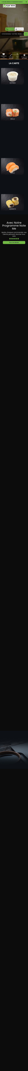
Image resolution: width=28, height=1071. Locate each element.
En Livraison (11, 30)
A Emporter (20, 30)
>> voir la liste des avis (16, 3)
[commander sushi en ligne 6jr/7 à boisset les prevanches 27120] (3, 55)
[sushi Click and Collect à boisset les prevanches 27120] (17, 55)
